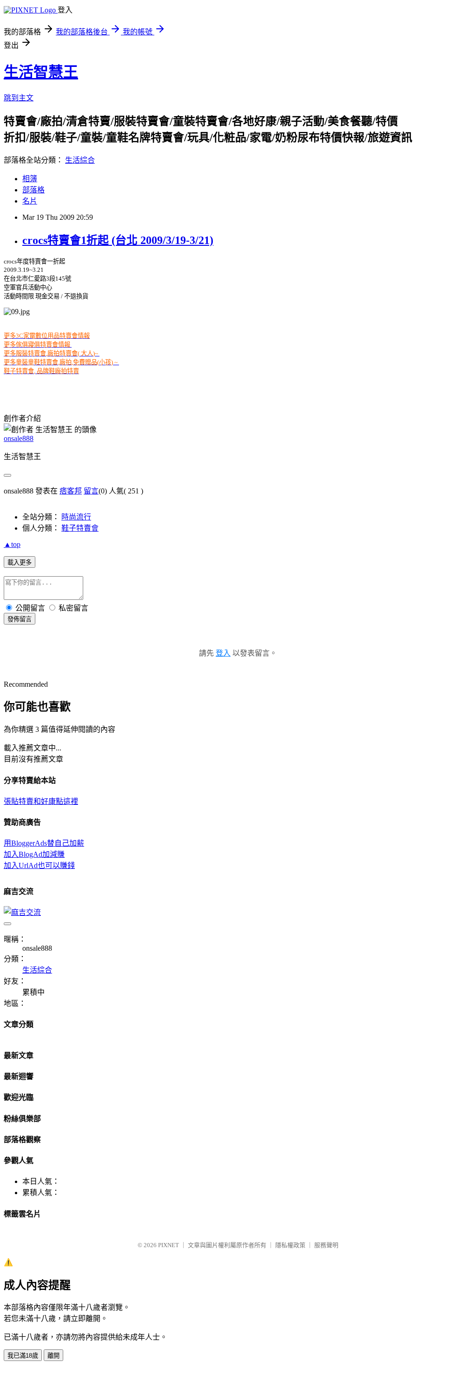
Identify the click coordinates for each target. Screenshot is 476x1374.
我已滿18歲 (22, 1355)
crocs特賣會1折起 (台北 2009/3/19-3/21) (117, 240)
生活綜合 (80, 160)
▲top (12, 544)
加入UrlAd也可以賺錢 (39, 865)
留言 (91, 491)
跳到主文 (18, 98)
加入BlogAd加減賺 (34, 854)
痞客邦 (71, 491)
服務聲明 (326, 1245)
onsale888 (18, 438)
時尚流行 (76, 517)
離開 (53, 1355)
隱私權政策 (290, 1245)
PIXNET (168, 1245)
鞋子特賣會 (80, 528)
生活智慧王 (41, 72)
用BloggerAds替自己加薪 (44, 843)
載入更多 (19, 562)
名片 (29, 201)
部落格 (33, 190)
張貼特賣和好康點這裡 (41, 801)
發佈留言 (19, 619)
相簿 (29, 179)
